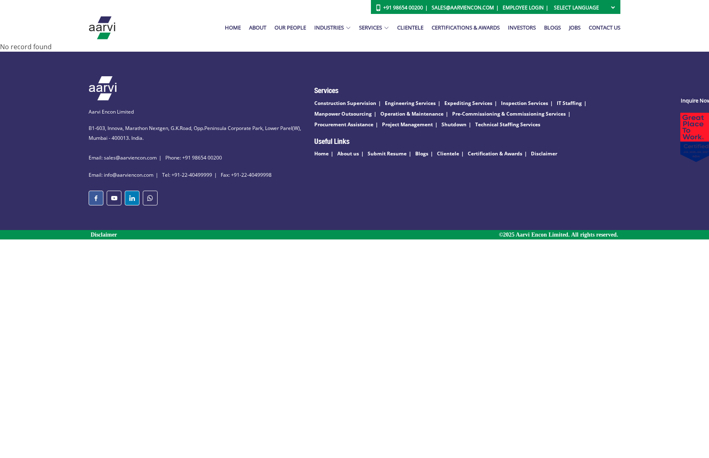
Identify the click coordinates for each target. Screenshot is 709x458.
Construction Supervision (345, 103)
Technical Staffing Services (507, 124)
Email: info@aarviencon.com (121, 174)
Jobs (575, 27)
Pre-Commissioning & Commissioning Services (509, 113)
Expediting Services (468, 103)
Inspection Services (524, 103)
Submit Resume (387, 153)
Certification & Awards (495, 153)
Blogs (552, 27)
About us (348, 153)
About (257, 27)
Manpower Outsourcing (343, 113)
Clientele (410, 27)
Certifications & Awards (466, 27)
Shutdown (454, 124)
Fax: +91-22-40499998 (246, 174)
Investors (522, 27)
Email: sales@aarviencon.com (123, 157)
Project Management (407, 124)
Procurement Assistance (343, 124)
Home (233, 27)
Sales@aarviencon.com (463, 7)
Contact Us (604, 27)
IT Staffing (569, 103)
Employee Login (523, 7)
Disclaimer (544, 153)
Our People (290, 27)
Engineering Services (410, 103)
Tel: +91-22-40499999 (187, 174)
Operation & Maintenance (412, 113)
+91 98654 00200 (403, 7)
